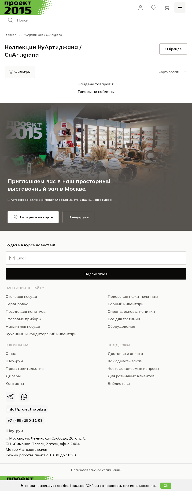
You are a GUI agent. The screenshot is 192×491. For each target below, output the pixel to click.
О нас (11, 353)
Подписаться (96, 274)
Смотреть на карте (36, 217)
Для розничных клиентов (131, 376)
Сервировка (17, 304)
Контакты (15, 383)
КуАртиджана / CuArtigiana (43, 34)
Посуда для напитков (26, 311)
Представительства (25, 368)
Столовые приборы (23, 318)
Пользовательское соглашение (96, 470)
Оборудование (121, 326)
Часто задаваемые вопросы (133, 368)
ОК (166, 485)
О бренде (173, 49)
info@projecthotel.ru (26, 409)
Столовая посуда (21, 296)
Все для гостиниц (124, 318)
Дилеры (13, 376)
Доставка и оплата (125, 353)
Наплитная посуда (23, 326)
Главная (10, 34)
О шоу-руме (78, 217)
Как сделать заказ (125, 361)
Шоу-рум (14, 430)
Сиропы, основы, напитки (131, 311)
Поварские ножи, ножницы (133, 296)
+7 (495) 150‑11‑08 (25, 420)
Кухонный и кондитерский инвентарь (41, 333)
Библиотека (119, 383)
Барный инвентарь (126, 304)
